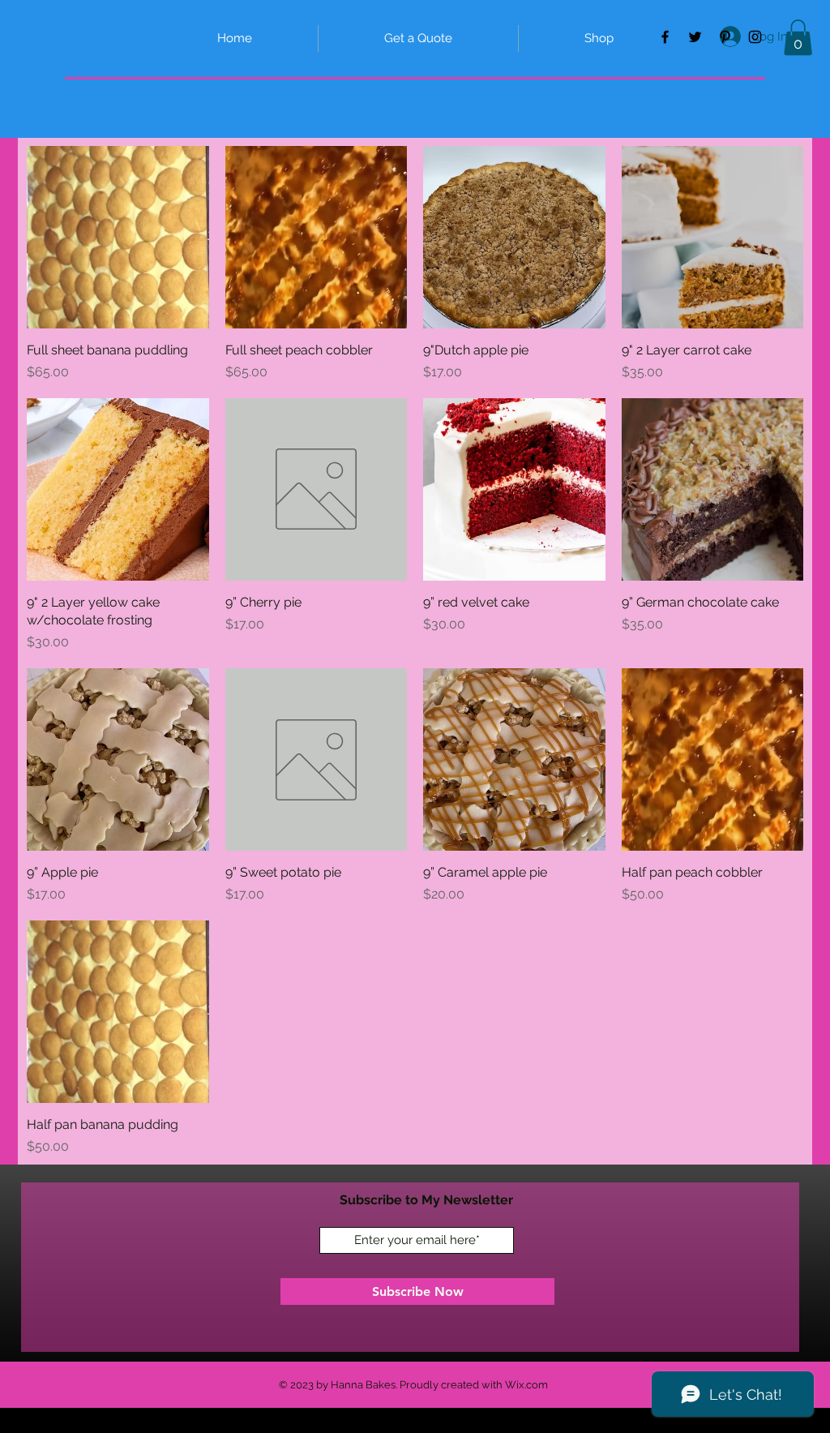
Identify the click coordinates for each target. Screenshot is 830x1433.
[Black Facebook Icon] (665, 36)
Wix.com (526, 1385)
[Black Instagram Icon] (755, 36)
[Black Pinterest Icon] (725, 36)
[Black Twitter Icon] (695, 36)
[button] (798, 37)
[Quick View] (118, 237)
